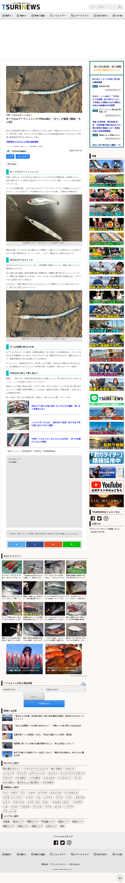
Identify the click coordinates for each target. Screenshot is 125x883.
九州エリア (51, 826)
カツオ (58, 806)
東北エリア (18, 821)
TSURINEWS (61, 869)
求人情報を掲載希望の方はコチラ (106, 70)
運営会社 (45, 864)
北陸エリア (63, 821)
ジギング (7, 778)
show (14, 164)
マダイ (14, 792)
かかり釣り (8, 782)
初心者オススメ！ (12, 768)
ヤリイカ (37, 806)
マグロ (48, 806)
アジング (21, 773)
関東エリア (32, 821)
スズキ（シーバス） (13, 797)
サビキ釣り (48, 782)
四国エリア (37, 826)
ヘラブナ (69, 806)
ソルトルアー (23, 156)
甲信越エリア (48, 821)
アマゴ (59, 797)
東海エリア (77, 821)
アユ (38, 797)
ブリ (23, 792)
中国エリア (22, 826)
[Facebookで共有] (35, 544)
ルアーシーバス (37, 773)
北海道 (6, 821)
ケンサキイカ (71, 792)
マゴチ (14, 806)
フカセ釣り (20, 778)
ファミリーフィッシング (36, 768)
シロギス (77, 802)
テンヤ (77, 778)
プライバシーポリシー (58, 864)
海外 (62, 826)
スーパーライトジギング (72, 773)
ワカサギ (25, 806)
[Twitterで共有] (16, 544)
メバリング (8, 773)
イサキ (31, 792)
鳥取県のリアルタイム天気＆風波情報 (22, 142)
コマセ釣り (34, 778)
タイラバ (52, 773)
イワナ (69, 797)
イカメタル (49, 778)
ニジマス (48, 797)
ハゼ (5, 806)
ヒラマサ (42, 792)
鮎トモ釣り (56, 768)
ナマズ (29, 797)
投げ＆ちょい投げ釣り (28, 782)
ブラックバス (9, 811)
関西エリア (8, 826)
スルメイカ (55, 792)
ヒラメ (6, 802)
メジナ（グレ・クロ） (38, 802)
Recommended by (76, 676)
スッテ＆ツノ (64, 778)
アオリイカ (18, 802)
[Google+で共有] (53, 544)
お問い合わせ (74, 864)
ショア (10, 156)
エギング (70, 768)
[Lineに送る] (72, 544)
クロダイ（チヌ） (61, 802)
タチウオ (80, 797)
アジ (5, 792)
